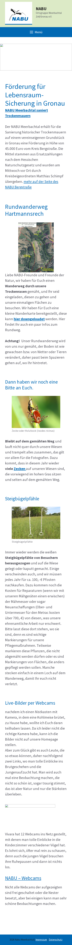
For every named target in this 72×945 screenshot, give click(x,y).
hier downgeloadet (29, 319)
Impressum (41, 939)
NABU (41, 8)
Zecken (20, 468)
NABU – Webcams (23, 878)
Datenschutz (55, 939)
